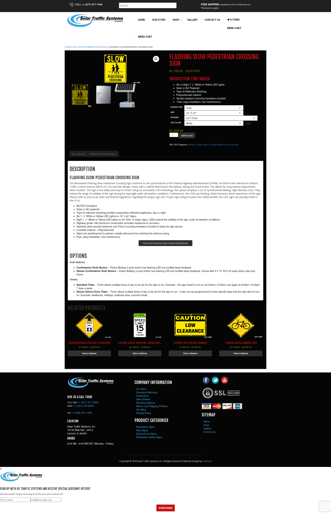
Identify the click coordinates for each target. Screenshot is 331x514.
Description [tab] (79, 154)
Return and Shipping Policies (152, 406)
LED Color (175, 122)
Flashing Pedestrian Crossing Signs (224, 144)
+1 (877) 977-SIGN (88, 402)
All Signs (191, 144)
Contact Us (209, 431)
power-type (176, 107)
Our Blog (141, 409)
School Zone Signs (146, 433)
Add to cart (187, 135)
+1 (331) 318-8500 (83, 405)
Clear (248, 123)
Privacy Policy (143, 413)
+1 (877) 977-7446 (92, 4)
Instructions (142, 395)
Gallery (207, 428)
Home (68, 47)
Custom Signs (202, 144)
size (172, 112)
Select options (89, 353)
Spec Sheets (143, 399)
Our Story (141, 389)
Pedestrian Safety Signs (149, 437)
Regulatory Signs (145, 426)
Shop (206, 425)
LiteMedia (207, 461)
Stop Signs (142, 430)
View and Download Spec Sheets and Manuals (165, 243)
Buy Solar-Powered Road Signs (90, 47)
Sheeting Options (145, 402)
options (174, 117)
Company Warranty (146, 392)
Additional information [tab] (103, 154)
